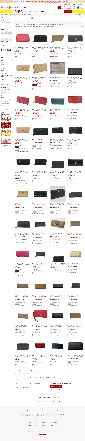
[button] (81, 4)
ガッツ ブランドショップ (73, 364)
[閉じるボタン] (82, 22)
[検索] (60, 7)
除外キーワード (3, 105)
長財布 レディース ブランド (58, 373)
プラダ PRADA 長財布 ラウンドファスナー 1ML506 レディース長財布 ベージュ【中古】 (57, 48)
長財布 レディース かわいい (20, 377)
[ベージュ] (3, 50)
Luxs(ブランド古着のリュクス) (39, 335)
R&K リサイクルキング (72, 213)
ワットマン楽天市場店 (55, 86)
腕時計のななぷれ (37, 89)
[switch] (11, 75)
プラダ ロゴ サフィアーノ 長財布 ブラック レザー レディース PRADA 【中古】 (57, 264)
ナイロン (2, 45)
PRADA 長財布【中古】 (39, 139)
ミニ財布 (67, 373)
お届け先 (2, 64)
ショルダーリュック (74, 373)
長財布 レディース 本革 (31, 373)
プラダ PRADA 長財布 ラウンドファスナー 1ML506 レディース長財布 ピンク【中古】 (22, 110)
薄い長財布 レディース (50, 377)
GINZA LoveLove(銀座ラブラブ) (56, 148)
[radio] (1, 20)
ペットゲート (30, 377)
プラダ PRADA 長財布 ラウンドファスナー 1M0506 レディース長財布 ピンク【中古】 (40, 110)
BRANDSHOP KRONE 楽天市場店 (22, 88)
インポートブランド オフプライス (21, 242)
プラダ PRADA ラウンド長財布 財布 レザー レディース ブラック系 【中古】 (22, 356)
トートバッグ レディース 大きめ (44, 373)
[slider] (11, 34)
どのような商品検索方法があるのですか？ (23, 387)
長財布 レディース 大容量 (19, 373)
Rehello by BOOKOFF (19, 213)
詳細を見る (52, 26)
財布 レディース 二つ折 (39, 377)
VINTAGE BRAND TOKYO (73, 88)
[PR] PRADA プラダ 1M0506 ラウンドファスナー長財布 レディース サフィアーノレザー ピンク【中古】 (22, 48)
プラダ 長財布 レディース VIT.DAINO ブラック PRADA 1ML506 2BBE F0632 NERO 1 (57, 141)
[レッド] (7, 50)
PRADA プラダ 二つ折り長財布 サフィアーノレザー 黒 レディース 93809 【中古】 (75, 172)
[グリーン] (9, 50)
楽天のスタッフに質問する (56, 386)
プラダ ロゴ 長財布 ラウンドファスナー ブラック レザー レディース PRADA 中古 (57, 172)
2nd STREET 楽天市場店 (38, 243)
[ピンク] (5, 50)
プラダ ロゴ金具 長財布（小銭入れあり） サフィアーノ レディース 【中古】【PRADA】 (75, 48)
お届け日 (2, 68)
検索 (7, 38)
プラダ (2, 54)
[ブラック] (1, 50)
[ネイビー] (11, 50)
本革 (1, 43)
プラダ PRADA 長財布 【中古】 (58, 77)
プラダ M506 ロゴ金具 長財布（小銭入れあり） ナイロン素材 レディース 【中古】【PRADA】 (40, 48)
